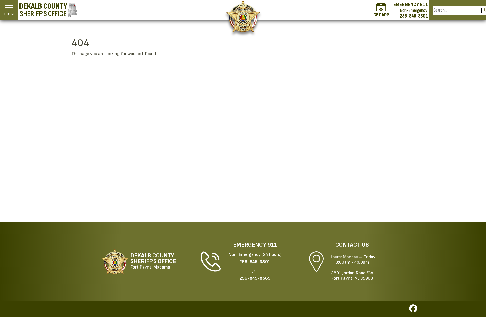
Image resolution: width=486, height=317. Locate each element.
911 (272, 244)
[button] (9, 10)
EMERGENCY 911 (410, 5)
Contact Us (352, 244)
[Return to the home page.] (243, 16)
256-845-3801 (414, 16)
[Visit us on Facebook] (413, 310)
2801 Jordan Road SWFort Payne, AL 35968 (352, 275)
